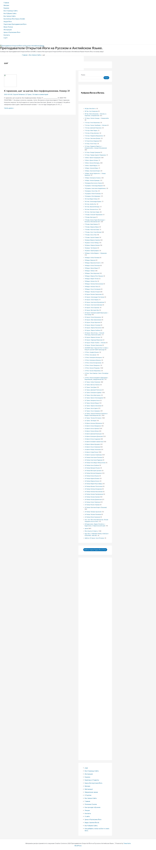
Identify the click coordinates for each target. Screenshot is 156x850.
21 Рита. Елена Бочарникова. (93, 362)
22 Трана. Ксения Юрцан (92, 403)
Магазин (6, 5)
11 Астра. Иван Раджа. (91, 130)
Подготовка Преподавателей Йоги (15, 24)
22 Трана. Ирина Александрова (94, 398)
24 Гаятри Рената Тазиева (92, 504)
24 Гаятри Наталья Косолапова (93, 491)
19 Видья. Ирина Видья (91, 268)
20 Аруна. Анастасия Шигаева (93, 305)
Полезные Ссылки (91, 804)
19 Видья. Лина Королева (92, 273)
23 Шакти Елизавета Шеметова (94, 441)
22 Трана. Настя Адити (91, 408)
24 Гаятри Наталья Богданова (93, 489)
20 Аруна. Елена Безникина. (93, 317)
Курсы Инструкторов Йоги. (93, 783)
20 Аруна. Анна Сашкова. (92, 307)
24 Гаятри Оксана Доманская (93, 499)
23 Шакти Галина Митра (92, 431)
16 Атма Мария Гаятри (91, 199)
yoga (86, 768)
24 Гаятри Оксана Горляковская (94, 494)
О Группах (88, 795)
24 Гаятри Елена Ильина (92, 476)
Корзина (6, 8)
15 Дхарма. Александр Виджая (94, 185)
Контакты (7, 35)
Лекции (87, 810)
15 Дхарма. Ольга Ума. (91, 191)
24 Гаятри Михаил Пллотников (93, 486)
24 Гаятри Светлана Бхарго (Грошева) (96, 507)
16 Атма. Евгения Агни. (91, 209)
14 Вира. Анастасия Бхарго (92, 171)
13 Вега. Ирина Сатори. (91, 160)
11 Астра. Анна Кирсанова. (92, 122)
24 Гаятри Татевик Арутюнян (93, 511)
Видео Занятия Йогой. (92, 822)
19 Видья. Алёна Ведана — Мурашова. (96, 253)
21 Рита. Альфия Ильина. (92, 352)
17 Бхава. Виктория (90, 217)
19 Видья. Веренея (90, 260)
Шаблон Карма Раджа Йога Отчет (95, 550)
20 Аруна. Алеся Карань (92, 299)
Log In (5, 38)
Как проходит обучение (92, 807)
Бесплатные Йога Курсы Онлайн (14, 19)
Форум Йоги (8, 21)
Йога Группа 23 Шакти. (91, 531)
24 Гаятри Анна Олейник (92, 465)
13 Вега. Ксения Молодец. (92, 163)
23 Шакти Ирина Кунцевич (92, 444)
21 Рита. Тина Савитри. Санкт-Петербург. (97, 373)
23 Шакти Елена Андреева (92, 439)
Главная (6, 3)
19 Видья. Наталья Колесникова (94, 284)
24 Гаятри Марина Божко (92, 481)
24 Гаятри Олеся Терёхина (92, 502)
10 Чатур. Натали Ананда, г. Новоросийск (97, 118)
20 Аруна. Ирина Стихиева (92, 325)
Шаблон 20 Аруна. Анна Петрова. (94, 538)
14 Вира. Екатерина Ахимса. (93, 178)
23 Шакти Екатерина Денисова (94, 436)
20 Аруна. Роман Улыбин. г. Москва (95, 342)
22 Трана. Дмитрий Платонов (93, 390)
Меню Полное (8, 27)
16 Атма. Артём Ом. (90, 204)
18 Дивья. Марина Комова (92, 245)
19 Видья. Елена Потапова (92, 265)
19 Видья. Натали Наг (91, 281)
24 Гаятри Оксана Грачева (92, 497)
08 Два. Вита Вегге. (90, 108)
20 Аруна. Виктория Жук (92, 310)
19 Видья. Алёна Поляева (92, 257)
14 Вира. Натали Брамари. (92, 180)
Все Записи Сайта (9, 16)
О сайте (87, 816)
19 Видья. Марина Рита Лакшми (94, 276)
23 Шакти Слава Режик (91, 452)
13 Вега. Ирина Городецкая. (93, 157)
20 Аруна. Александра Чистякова (94, 297)
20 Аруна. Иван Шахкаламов (93, 319)
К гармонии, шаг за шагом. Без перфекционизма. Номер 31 (37, 91)
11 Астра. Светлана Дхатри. (93, 138)
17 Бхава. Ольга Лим (91, 234)
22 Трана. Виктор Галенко (92, 384)
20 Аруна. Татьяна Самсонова (93, 345)
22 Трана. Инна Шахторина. (93, 395)
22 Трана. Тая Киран (90, 420)
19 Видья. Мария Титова (91, 278)
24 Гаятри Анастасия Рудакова (93, 460)
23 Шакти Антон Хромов (92, 428)
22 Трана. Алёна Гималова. (92, 382)
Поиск (83, 75)
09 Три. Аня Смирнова (91, 111)
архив (86, 528)
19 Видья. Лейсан (90, 270)
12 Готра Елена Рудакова (92, 141)
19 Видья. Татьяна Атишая (92, 291)
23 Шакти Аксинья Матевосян (93, 423)
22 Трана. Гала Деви (90, 387)
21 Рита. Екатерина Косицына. (93, 357)
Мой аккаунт (89, 789)
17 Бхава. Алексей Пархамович (94, 214)
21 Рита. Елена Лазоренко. (92, 365)
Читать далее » (9, 108)
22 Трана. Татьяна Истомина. (93, 418)
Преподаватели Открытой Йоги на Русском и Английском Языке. (51, 48)
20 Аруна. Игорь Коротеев (92, 322)
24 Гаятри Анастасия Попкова (93, 457)
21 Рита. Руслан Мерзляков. (93, 370)
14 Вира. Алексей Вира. (91, 168)
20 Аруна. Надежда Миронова (93, 340)
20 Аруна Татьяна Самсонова (93, 294)
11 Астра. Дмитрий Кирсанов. (93, 128)
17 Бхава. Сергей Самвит (92, 237)
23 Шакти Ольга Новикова (92, 447)
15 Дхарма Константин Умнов (93, 183)
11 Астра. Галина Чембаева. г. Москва (96, 125)
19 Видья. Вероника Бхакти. (93, 262)
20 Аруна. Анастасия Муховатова (94, 302)
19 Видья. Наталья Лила (91, 286)
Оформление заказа (91, 792)
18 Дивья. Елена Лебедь (92, 242)
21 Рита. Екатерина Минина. (93, 360)
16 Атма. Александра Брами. (93, 201)
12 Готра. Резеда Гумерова (92, 152)
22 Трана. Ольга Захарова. (92, 411)
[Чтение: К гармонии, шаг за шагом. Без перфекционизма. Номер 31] (10, 86)
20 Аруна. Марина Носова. (92, 337)
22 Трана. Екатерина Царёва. (93, 392)
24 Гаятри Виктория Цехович (93, 470)
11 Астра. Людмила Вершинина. (94, 135)
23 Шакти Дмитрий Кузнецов (93, 433)
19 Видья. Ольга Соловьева (92, 289)
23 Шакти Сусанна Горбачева (93, 455)
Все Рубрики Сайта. (91, 825)
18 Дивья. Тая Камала (91, 248)
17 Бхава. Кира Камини (91, 224)
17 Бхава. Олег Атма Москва (93, 232)
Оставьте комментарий (40, 94)
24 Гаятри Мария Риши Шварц (93, 483)
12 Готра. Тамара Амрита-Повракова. (95, 155)
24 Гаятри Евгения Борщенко (93, 473)
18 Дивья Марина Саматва (92, 240)
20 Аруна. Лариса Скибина (92, 330)
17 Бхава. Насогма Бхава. (92, 229)
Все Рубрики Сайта (10, 13)
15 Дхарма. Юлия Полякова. (93, 193)
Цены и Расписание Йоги (12, 32)
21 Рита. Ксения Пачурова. (92, 368)
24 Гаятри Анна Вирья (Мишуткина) (95, 462)
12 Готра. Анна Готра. (91, 143)
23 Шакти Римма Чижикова (93, 449)
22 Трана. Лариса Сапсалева (93, 405)
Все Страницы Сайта (10, 11)
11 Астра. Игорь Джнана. (92, 133)
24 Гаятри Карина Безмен (92, 478)
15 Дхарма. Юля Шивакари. (92, 196)
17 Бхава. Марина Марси (92, 227)
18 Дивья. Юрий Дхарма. (92, 250)
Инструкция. (8, 29)
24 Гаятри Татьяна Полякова (93, 514)
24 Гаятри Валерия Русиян (92, 468)
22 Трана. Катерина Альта (92, 400)
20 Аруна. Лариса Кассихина (93, 327)
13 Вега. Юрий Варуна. (91, 165)
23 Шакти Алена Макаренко (93, 426)
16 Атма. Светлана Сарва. (92, 212)
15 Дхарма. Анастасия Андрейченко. (95, 188)
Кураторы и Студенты (92, 780)
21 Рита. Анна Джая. (90, 355)
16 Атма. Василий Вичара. (92, 206)
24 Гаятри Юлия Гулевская (92, 517)
